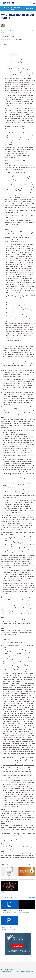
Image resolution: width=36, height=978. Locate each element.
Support (31, 971)
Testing (12, 36)
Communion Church (24, 912)
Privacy (16, 971)
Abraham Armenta (6, 929)
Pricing (10, 971)
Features (4, 971)
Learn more (29, 8)
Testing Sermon (7, 911)
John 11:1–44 (5, 36)
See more (32, 865)
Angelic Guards (6, 927)
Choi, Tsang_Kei (6, 912)
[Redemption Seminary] (18, 944)
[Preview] (32, 911)
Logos (12, 969)
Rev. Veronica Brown (12, 25)
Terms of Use (24, 971)
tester (21, 911)
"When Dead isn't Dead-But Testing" (10, 30)
